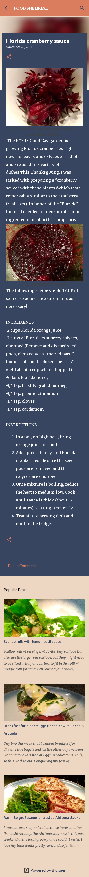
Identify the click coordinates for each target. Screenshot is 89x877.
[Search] (82, 8)
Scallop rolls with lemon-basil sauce (32, 642)
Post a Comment (22, 565)
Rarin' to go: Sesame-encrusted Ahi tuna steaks (42, 818)
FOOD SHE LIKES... (31, 8)
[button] (9, 57)
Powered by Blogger (48, 870)
